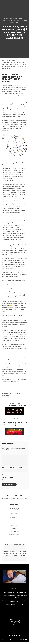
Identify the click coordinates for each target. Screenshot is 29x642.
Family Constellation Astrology (14, 527)
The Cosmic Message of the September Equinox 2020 (14, 516)
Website (21, 467)
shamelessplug (22, 558)
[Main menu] (26, 6)
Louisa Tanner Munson (14, 20)
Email (12, 467)
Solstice (14, 560)
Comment (4, 453)
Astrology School (15, 525)
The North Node (22, 560)
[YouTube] (15, 636)
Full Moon (6, 551)
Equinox (6, 549)
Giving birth (13, 551)
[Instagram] (10, 636)
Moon (24, 553)
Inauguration (22, 551)
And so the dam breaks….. (14, 508)
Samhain (13, 558)
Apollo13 (25, 640)
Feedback (13, 549)
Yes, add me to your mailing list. (10, 480)
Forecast (4, 20)
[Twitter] (19, 636)
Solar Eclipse (5, 395)
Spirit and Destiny (14, 536)
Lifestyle (14, 530)
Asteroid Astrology (18, 544)
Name (3, 467)
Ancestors (8, 544)
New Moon (15, 555)
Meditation (18, 553)
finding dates (21, 549)
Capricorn (12, 393)
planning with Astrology (14, 534)
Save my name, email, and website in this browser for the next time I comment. (14, 476)
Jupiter (12, 553)
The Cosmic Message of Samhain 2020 (14, 512)
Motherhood (7, 555)
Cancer (14, 546)
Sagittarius (6, 558)
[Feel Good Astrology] (9, 5)
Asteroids (5, 393)
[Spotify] (17, 636)
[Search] (23, 6)
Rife (3, 640)
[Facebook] (12, 636)
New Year (22, 555)
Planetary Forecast (14, 533)
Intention (19, 393)
